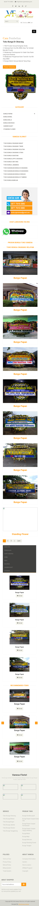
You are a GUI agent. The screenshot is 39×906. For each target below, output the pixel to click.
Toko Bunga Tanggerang (10, 831)
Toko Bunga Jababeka (11, 159)
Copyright (25, 871)
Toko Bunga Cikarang (9, 816)
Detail (20, 590)
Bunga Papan (7, 108)
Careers (24, 862)
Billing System (7, 868)
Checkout (25, 22)
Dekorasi (7, 558)
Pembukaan (7, 544)
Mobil (6, 551)
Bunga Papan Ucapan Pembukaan (28, 825)
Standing (7, 565)
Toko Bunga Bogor (8, 822)
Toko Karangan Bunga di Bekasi (14, 168)
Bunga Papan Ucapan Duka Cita (30, 820)
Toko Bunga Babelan (10, 175)
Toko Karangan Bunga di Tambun (15, 171)
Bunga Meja (7, 114)
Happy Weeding (8, 548)
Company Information (29, 859)
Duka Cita (7, 541)
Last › (19, 535)
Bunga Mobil (7, 111)
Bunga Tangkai (26, 846)
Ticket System (7, 871)
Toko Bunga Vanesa (23, 905)
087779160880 (9, 1)
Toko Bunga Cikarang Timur (13, 141)
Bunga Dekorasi (8, 117)
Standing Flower (9, 123)
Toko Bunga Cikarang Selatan (14, 144)
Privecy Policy (7, 862)
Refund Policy (7, 865)
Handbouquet (8, 120)
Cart (31, 22)
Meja (5, 555)
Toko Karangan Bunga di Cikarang (15, 162)
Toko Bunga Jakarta (9, 825)
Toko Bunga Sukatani (10, 150)
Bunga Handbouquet (28, 816)
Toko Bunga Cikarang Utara (13, 147)
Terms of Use (7, 859)
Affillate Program (27, 868)
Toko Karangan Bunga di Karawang (15, 165)
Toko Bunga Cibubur (9, 828)
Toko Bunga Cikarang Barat (13, 138)
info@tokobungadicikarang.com (24, 1)
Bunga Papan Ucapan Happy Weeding (28, 830)
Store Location (26, 865)
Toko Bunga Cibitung (10, 156)
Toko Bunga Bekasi (8, 819)
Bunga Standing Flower (29, 843)
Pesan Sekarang (9, 61)
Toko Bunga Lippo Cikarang (13, 153)
